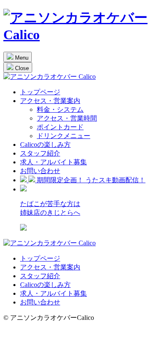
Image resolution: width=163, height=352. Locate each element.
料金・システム (60, 109)
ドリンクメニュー (63, 135)
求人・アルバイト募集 (53, 162)
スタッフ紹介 (40, 153)
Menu (20, 58)
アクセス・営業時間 (67, 118)
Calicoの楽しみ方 (45, 144)
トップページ (40, 92)
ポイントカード (60, 127)
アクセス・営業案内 (50, 100)
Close (21, 68)
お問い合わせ (40, 170)
